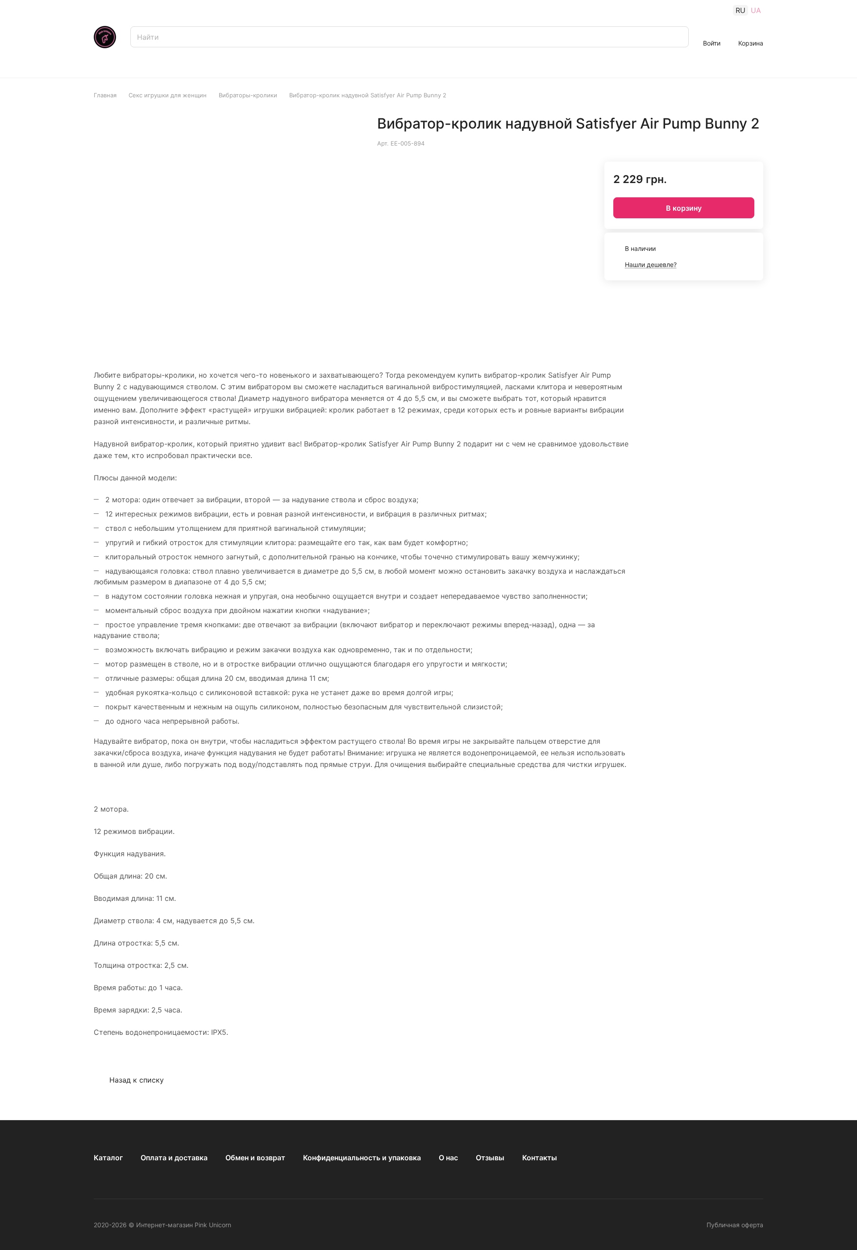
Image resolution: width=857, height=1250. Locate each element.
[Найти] (677, 36)
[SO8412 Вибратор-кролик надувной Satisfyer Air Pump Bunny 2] (300, 230)
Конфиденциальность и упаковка (362, 1157)
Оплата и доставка (174, 1157)
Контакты (539, 1157)
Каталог (108, 1157)
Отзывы (490, 1157)
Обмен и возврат (255, 1157)
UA (756, 10)
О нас (448, 1157)
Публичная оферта (735, 1225)
